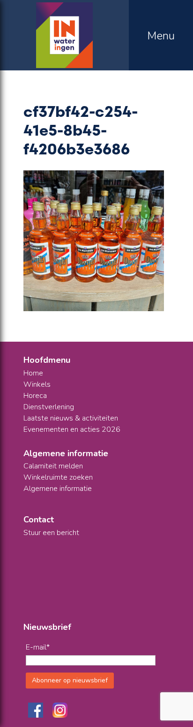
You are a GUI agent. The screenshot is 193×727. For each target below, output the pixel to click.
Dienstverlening (48, 407)
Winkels (37, 384)
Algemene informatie (57, 488)
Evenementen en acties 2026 (71, 429)
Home (33, 373)
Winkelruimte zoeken (58, 477)
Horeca (35, 395)
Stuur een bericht (51, 533)
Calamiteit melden (53, 466)
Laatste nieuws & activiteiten (70, 418)
